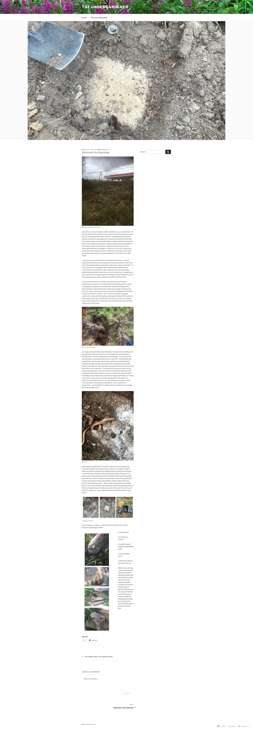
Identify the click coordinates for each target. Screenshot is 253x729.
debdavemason (103, 149)
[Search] (168, 152)
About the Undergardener (99, 17)
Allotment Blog (91, 656)
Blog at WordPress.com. (89, 724)
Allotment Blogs (106, 656)
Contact (84, 17)
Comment (127, 693)
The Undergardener (105, 7)
